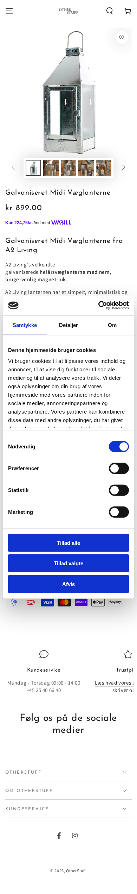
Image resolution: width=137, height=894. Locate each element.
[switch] (119, 468)
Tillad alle (68, 543)
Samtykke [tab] (25, 325)
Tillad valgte (68, 563)
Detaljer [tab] (68, 325)
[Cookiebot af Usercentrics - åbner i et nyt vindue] (98, 305)
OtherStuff (75, 870)
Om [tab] (112, 325)
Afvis (68, 584)
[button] (109, 11)
